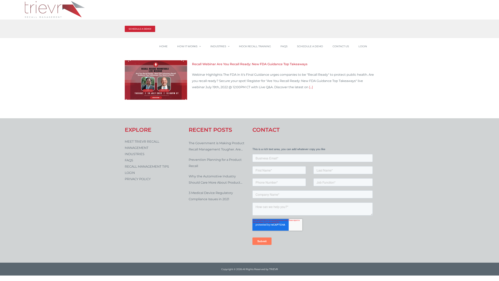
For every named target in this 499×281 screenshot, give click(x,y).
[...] (311, 87)
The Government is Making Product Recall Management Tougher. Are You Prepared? (216, 147)
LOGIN (130, 173)
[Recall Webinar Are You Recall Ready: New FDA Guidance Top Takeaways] (156, 80)
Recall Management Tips (147, 166)
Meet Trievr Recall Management (142, 145)
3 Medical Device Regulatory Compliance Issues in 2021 (211, 196)
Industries (134, 154)
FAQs (129, 160)
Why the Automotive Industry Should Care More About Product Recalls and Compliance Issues (214, 180)
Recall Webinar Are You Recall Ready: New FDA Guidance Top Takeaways (249, 64)
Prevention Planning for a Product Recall (215, 163)
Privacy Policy (138, 179)
